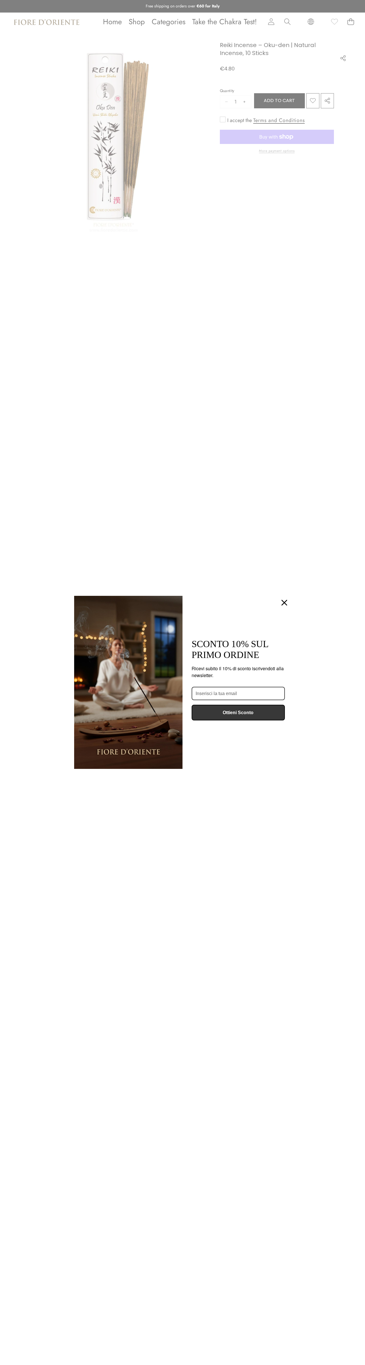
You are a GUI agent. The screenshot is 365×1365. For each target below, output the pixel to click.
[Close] (284, 603)
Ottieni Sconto (238, 712)
